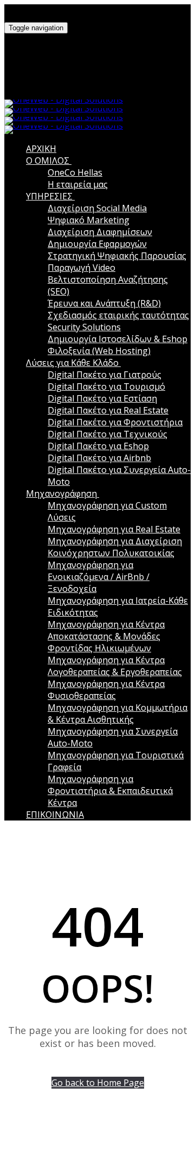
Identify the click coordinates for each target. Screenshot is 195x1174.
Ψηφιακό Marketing (88, 220)
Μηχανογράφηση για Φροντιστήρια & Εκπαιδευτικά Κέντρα (110, 791)
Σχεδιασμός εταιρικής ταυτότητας (118, 315)
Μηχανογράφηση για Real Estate (114, 529)
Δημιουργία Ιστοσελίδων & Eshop (117, 339)
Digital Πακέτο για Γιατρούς (104, 375)
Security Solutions (84, 327)
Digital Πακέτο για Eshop (98, 446)
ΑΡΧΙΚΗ (41, 149)
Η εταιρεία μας (78, 184)
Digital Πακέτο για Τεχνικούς (107, 434)
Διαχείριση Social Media (97, 208)
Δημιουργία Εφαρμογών (97, 244)
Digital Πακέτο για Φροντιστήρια (115, 422)
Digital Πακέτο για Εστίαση (102, 398)
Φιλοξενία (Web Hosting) (99, 351)
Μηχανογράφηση (61, 493)
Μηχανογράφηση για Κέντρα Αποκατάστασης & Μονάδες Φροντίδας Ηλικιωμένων (106, 636)
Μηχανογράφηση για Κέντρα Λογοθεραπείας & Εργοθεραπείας (115, 666)
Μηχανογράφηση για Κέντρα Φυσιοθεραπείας (106, 690)
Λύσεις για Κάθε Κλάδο (72, 363)
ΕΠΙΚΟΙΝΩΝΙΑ (55, 815)
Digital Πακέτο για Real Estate (108, 410)
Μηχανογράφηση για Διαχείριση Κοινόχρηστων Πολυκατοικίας (115, 547)
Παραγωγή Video (81, 268)
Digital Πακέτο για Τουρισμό (106, 386)
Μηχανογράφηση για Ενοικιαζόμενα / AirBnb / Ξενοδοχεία (99, 577)
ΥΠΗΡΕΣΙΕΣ (49, 196)
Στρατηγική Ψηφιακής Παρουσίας (117, 256)
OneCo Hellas (75, 172)
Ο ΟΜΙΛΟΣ (47, 160)
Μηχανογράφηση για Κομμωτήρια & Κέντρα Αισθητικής (117, 713)
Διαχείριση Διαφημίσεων (100, 232)
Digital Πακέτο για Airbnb (99, 458)
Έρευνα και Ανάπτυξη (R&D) (104, 303)
